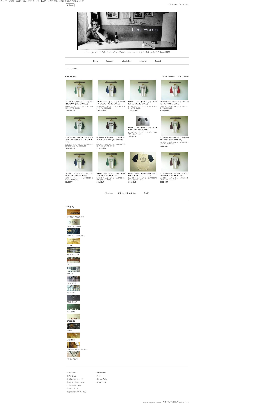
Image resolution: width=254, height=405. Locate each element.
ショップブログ (72, 389)
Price (179, 76)
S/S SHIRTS (71, 293)
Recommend (169, 76)
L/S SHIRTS (71, 283)
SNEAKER (71, 340)
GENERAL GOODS (74, 226)
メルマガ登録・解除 (74, 385)
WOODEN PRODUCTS (75, 217)
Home (95, 61)
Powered (159, 402)
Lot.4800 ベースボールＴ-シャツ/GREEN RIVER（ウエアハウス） (142, 129)
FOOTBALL (71, 312)
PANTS (69, 330)
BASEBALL (75, 69)
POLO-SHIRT (72, 302)
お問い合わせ (71, 376)
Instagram (143, 61)
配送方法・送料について (75, 382)
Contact (158, 61)
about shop (126, 61)
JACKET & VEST (73, 255)
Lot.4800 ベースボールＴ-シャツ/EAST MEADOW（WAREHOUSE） (79, 103)
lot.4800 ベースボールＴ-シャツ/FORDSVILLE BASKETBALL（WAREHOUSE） (79, 140)
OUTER (69, 245)
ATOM (104, 382)
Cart (98, 376)
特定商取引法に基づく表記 (76, 392)
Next (146, 193)
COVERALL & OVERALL (76, 236)
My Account (174, 5)
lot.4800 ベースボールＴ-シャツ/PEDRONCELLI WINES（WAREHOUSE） (110, 140)
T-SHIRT (70, 274)
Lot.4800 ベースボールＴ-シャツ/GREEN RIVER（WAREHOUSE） (174, 139)
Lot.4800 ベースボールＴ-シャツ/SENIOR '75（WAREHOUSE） (142, 103)
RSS (99, 382)
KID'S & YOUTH (72, 359)
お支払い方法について (75, 379)
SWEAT (69, 264)
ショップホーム (72, 373)
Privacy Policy (102, 379)
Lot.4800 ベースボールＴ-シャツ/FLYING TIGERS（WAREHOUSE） (174, 174)
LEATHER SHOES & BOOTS (77, 349)
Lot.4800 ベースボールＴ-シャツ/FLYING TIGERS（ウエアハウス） (142, 174)
